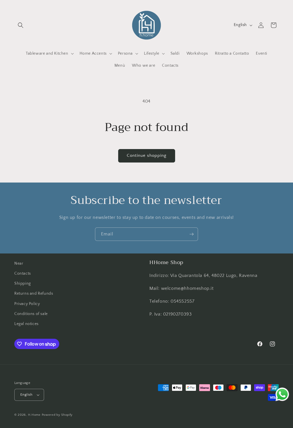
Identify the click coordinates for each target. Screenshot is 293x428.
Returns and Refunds (33, 293)
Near (18, 263)
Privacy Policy (27, 304)
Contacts (22, 273)
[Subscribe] (191, 234)
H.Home (34, 415)
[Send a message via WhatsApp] (282, 394)
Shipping (22, 283)
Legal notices (26, 324)
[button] (20, 25)
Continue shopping (147, 155)
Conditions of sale (31, 314)
